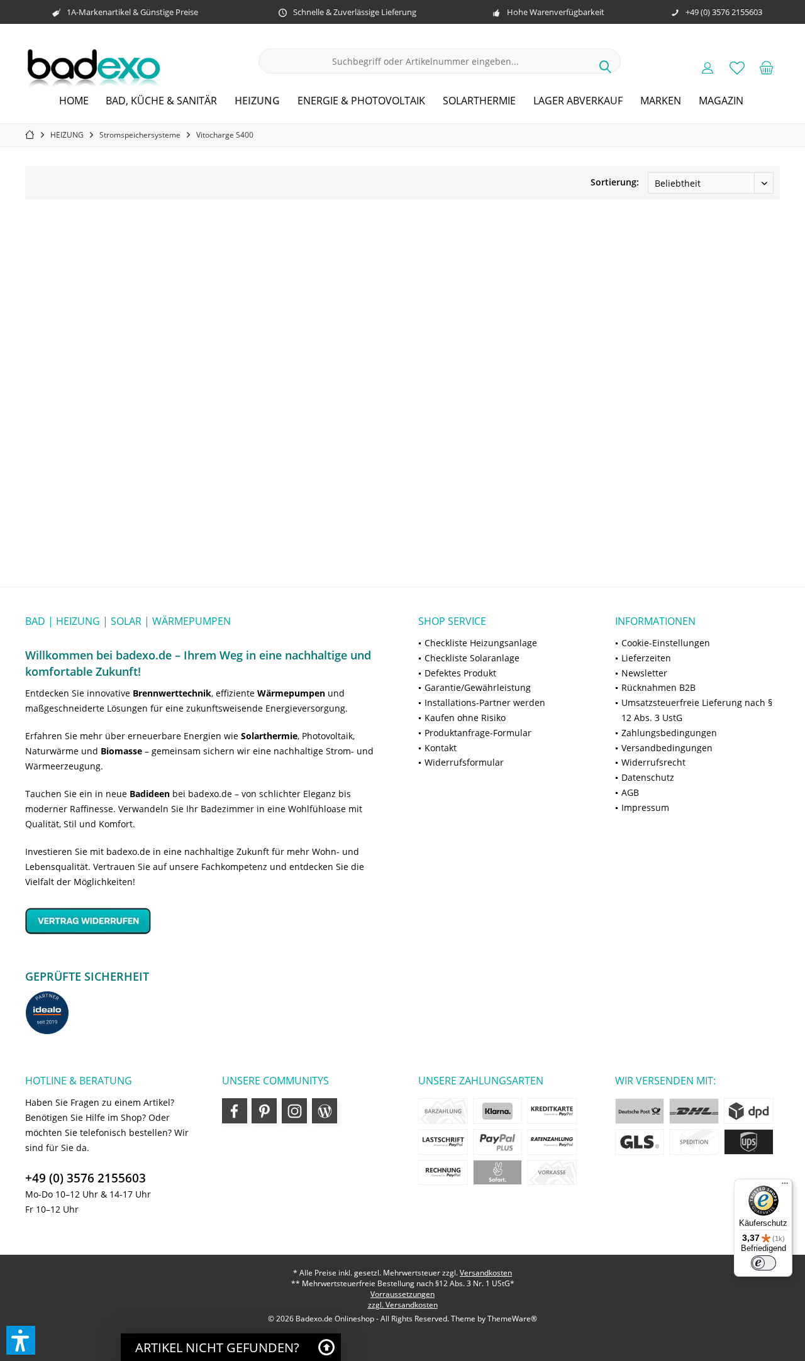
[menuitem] (766, 67)
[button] (20, 1340)
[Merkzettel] (737, 67)
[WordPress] (324, 1110)
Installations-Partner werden (485, 702)
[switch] (763, 1262)
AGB (630, 792)
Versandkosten (486, 1272)
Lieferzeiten (646, 658)
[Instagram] (294, 1110)
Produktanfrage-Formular (478, 733)
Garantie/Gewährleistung (478, 687)
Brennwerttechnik (172, 693)
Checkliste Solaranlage (472, 658)
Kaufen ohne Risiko (465, 718)
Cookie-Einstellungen (665, 643)
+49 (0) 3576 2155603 (85, 1178)
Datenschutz (647, 777)
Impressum (645, 807)
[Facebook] (234, 1110)
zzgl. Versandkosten (403, 1304)
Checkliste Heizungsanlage (481, 643)
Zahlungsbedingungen (669, 733)
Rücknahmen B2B (658, 687)
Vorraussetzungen (402, 1294)
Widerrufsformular (464, 762)
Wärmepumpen (291, 693)
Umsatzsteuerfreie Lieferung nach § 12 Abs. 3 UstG (696, 710)
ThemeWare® (512, 1318)
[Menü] (784, 1186)
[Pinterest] (264, 1110)
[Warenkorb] (766, 67)
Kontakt (441, 748)
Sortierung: (615, 182)
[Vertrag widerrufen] (206, 920)
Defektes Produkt (460, 673)
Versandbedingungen (667, 748)
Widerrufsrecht (653, 762)
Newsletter (644, 673)
